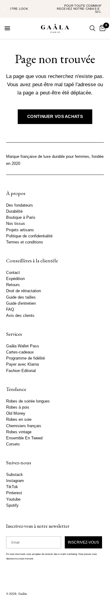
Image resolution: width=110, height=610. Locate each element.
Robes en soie (18, 419)
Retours (13, 285)
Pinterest (14, 493)
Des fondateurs (19, 205)
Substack (14, 475)
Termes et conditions (24, 242)
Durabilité (14, 211)
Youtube (13, 499)
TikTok (12, 487)
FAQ (10, 309)
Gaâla (22, 593)
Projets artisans (20, 230)
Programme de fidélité (25, 358)
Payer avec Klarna (22, 364)
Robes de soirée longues (28, 401)
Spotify (12, 505)
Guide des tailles (21, 297)
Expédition (15, 279)
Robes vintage (18, 432)
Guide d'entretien (21, 303)
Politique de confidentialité (29, 236)
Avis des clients (20, 316)
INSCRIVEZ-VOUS (83, 542)
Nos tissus (15, 224)
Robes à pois (17, 407)
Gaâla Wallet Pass (22, 346)
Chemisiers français (23, 426)
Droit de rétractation (23, 291)
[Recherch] (92, 28)
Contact (13, 273)
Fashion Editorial (21, 371)
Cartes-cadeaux (20, 352)
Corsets (13, 444)
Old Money (15, 413)
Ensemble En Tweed (24, 438)
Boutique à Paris (20, 217)
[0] (101, 28)
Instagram (15, 481)
